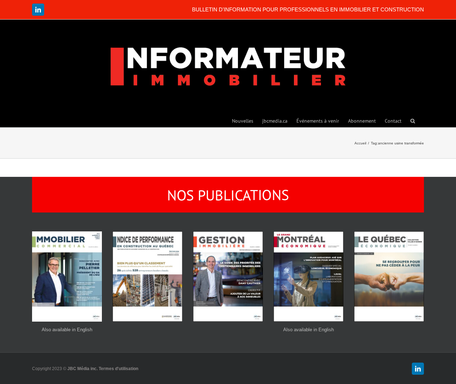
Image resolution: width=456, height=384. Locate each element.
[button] (412, 120)
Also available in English (67, 329)
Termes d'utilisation (118, 368)
